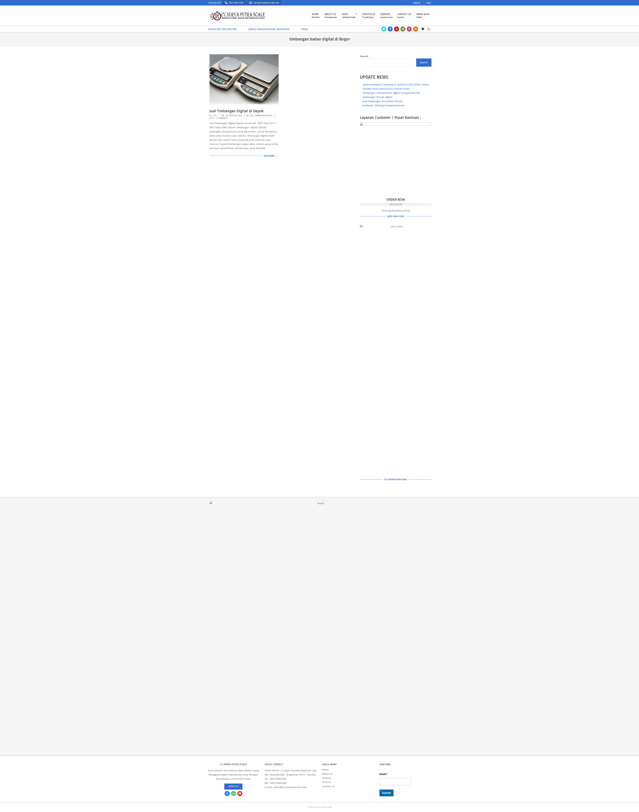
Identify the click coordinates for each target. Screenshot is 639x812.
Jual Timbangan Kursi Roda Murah (382, 101)
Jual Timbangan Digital (261, 115)
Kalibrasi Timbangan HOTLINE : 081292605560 (247, 29)
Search (364, 56)
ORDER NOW (395, 200)
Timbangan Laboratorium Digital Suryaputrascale (391, 92)
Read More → (270, 156)
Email (383, 774)
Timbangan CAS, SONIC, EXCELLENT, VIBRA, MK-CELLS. (303, 29)
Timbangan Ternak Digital (377, 97)
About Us (233, 786)
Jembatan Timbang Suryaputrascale (383, 105)
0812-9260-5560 (395, 216)
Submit (386, 793)
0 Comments (222, 118)
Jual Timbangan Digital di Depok (237, 111)
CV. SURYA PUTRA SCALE (395, 479)
